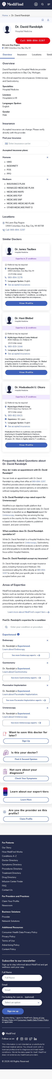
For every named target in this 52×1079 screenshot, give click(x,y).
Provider (6, 916)
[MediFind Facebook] (17, 1038)
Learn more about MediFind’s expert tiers (27, 612)
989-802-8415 (15, 415)
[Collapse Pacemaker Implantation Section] (47, 685)
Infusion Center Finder (12, 881)
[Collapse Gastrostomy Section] (47, 663)
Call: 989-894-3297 (15, 229)
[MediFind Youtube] (26, 1038)
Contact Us (7, 890)
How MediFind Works (12, 851)
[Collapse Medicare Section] (47, 179)
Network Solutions (11, 921)
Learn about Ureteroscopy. (15, 716)
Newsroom (7, 905)
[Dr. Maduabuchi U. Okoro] (9, 389)
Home (5, 15)
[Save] (42, 20)
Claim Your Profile (10, 901)
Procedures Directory (12, 868)
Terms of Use (8, 940)
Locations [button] (36, 54)
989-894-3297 (38, 481)
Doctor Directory (10, 860)
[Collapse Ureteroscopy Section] (47, 708)
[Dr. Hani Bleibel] (9, 320)
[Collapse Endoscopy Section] (47, 640)
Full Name (7, 972)
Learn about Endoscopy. (14, 649)
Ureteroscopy (8, 515)
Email (4, 985)
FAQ (4, 885)
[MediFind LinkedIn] (35, 1038)
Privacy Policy (8, 936)
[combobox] (26, 144)
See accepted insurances (19, 284)
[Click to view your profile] (36, 4)
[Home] (12, 4)
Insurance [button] (22, 54)
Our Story (6, 847)
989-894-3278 (15, 277)
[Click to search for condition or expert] (42, 4)
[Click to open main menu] (49, 4)
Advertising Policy (10, 945)
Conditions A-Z (9, 856)
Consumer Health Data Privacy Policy (19, 932)
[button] (16, 264)
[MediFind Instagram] (21, 1038)
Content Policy (9, 949)
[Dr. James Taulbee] (9, 251)
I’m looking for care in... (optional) (18, 997)
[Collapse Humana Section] (47, 157)
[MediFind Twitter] (30, 1038)
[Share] (48, 20)
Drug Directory (9, 877)
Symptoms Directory (12, 864)
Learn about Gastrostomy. (15, 671)
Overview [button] (7, 54)
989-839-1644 (15, 346)
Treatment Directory (11, 873)
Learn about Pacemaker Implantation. (20, 694)
